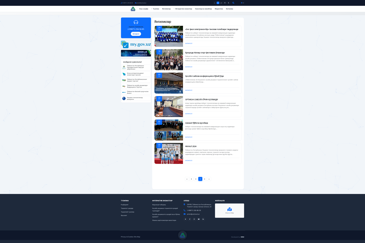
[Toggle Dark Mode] (228, 3)
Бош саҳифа (143, 9)
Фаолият (124, 215)
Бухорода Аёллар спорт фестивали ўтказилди (205, 52)
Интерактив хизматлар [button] (183, 9)
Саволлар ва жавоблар (203, 9)
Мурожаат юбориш (159, 205)
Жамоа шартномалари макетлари (164, 220)
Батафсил (189, 43)
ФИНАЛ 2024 (190, 146)
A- (214, 3)
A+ (221, 3)
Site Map (137, 237)
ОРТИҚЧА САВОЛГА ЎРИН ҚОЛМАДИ (201, 99)
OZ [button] (243, 3)
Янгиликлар (166, 9)
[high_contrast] (225, 3)
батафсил (136, 34)
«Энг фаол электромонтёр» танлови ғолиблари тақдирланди (211, 29)
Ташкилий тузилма (127, 212)
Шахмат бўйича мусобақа (196, 123)
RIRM (242, 237)
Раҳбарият (124, 205)
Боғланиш (229, 9)
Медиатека (219, 9)
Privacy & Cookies (127, 237)
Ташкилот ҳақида (127, 208)
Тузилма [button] (156, 9)
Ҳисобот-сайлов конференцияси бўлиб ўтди (204, 76)
